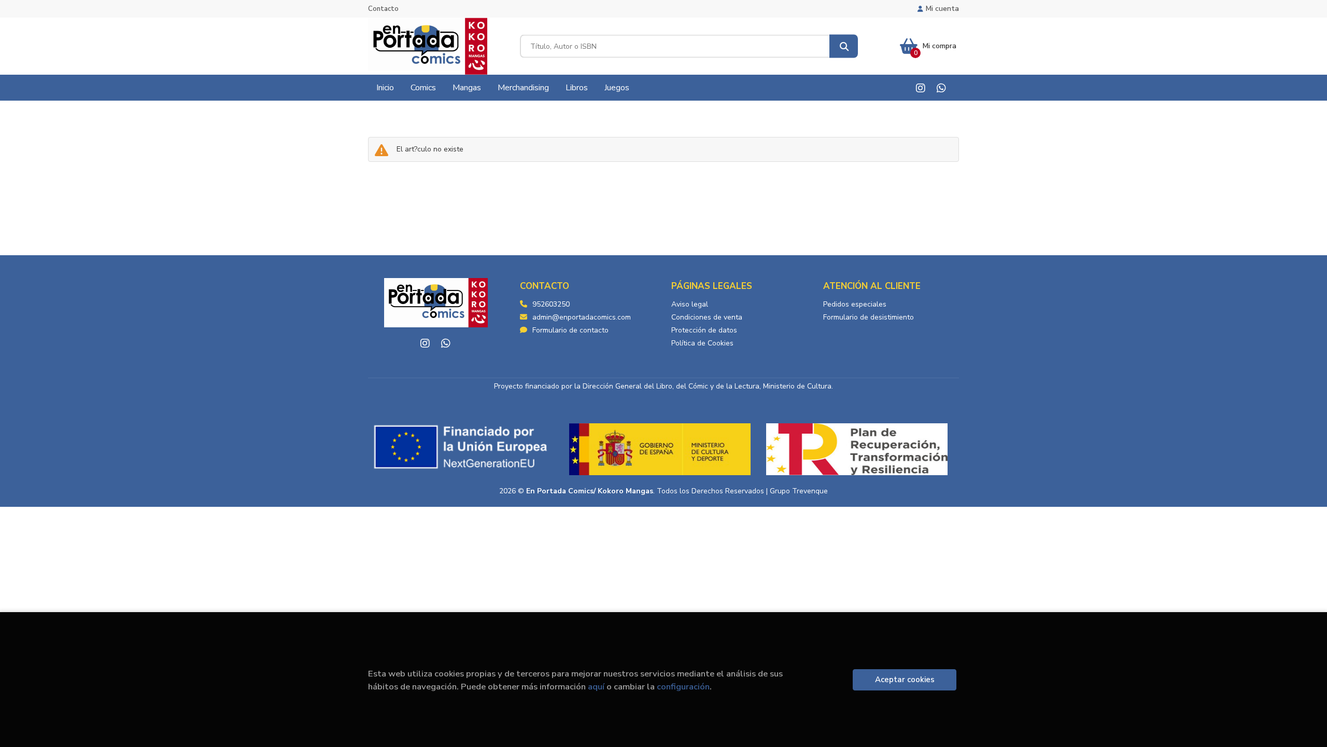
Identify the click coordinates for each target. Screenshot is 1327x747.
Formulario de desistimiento (868, 317)
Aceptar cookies (905, 679)
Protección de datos (704, 330)
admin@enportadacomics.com (581, 317)
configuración (683, 687)
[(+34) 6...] (941, 87)
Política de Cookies (702, 343)
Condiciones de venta (706, 317)
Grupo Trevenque (799, 491)
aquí (596, 687)
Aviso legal (689, 304)
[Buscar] (843, 46)
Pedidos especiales (854, 304)
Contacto (383, 8)
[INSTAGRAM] (920, 87)
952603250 (551, 304)
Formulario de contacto (570, 330)
